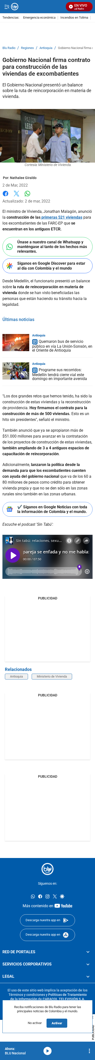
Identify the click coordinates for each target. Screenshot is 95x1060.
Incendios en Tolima (74, 18)
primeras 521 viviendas (61, 217)
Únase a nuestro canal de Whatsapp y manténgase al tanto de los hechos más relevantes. (52, 247)
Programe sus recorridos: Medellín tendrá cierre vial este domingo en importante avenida (59, 374)
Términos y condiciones (27, 995)
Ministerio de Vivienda (52, 676)
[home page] (47, 869)
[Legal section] (88, 977)
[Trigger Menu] (6, 7)
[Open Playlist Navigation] (89, 1050)
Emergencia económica (39, 18)
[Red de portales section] (88, 952)
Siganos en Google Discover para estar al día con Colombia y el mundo (51, 265)
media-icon (47, 1051)
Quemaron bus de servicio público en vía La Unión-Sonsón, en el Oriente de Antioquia (62, 346)
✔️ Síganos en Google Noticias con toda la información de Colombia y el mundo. (52, 509)
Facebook (5, 196)
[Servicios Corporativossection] (88, 964)
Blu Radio (8, 48)
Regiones (27, 48)
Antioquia (45, 48)
